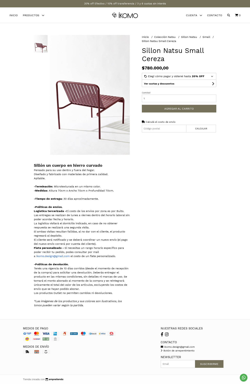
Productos (31, 15)
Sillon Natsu (189, 37)
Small (207, 37)
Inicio (13, 15)
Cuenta (192, 15)
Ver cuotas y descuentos (159, 83)
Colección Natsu (165, 37)
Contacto (214, 15)
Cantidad (146, 93)
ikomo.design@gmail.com (179, 346)
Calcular (201, 128)
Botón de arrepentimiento (179, 350)
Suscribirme (209, 364)
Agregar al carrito (179, 108)
